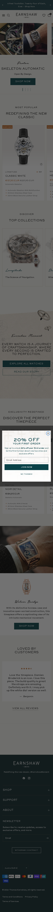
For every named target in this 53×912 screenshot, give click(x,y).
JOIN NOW (26, 467)
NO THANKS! (27, 474)
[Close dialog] (48, 433)
